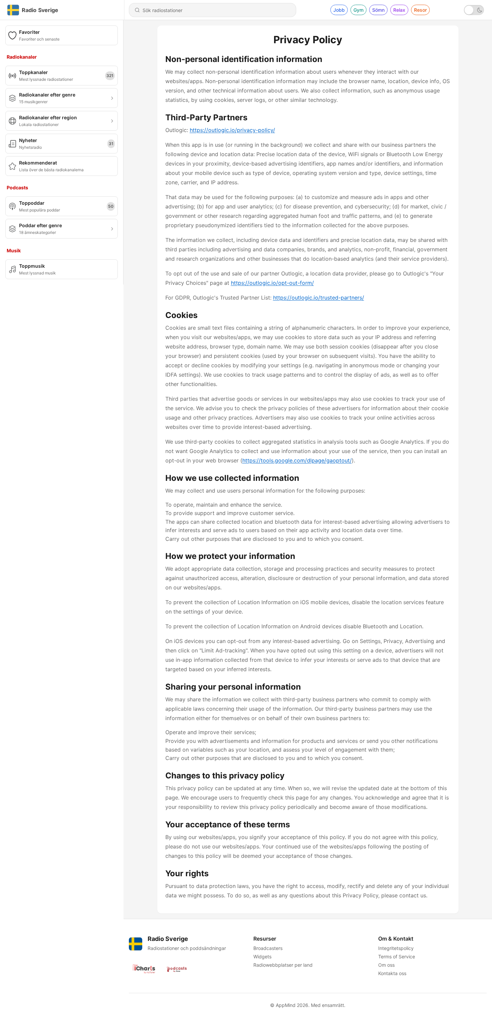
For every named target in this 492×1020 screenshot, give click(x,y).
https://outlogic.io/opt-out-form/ (272, 282)
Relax (399, 10)
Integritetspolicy (396, 948)
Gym (358, 10)
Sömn (378, 10)
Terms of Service (396, 956)
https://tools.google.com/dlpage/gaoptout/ (297, 460)
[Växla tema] (474, 10)
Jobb (339, 10)
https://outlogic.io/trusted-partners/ (318, 297)
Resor (420, 10)
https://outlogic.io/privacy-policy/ (232, 130)
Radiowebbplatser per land (283, 965)
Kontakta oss (392, 973)
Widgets (262, 956)
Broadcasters (267, 948)
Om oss (386, 965)
